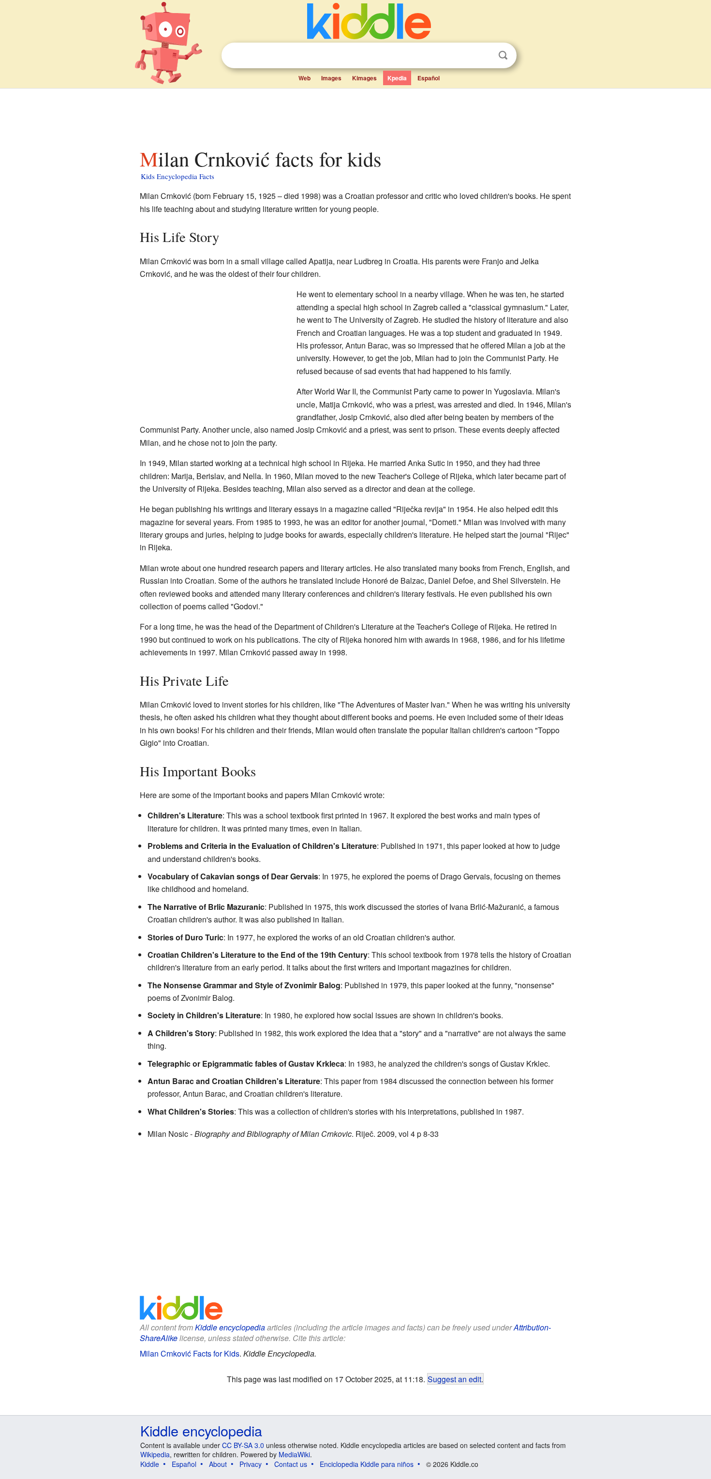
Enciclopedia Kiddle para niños (367, 1464)
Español (428, 78)
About (218, 1464)
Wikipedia (155, 1454)
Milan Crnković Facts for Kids (189, 1353)
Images (331, 78)
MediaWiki (294, 1454)
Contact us (290, 1464)
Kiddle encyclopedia (230, 1327)
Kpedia (397, 78)
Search (503, 55)
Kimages (364, 78)
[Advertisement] (355, 115)
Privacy (250, 1464)
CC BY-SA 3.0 (243, 1445)
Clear (483, 55)
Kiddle (149, 1464)
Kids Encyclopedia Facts (177, 176)
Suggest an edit (454, 1378)
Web (304, 78)
